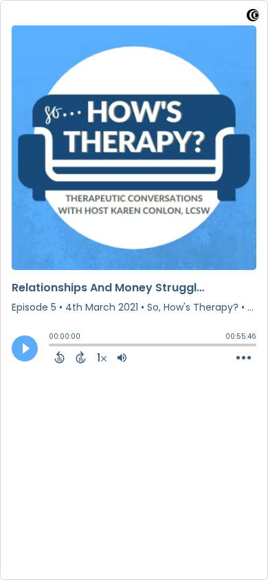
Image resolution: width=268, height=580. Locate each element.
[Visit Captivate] (253, 17)
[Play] (25, 348)
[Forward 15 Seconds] (80, 357)
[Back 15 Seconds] (59, 357)
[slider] (52, 346)
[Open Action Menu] (243, 358)
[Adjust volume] (122, 357)
